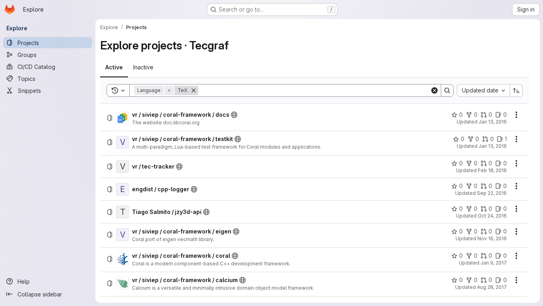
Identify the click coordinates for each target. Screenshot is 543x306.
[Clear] (434, 90)
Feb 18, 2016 (492, 170)
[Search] (447, 90)
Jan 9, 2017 (494, 263)
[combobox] (483, 90)
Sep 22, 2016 (492, 193)
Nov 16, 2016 (492, 238)
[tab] (114, 67)
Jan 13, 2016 (493, 122)
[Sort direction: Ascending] (516, 90)
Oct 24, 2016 (492, 216)
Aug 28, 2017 (492, 287)
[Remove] (193, 90)
